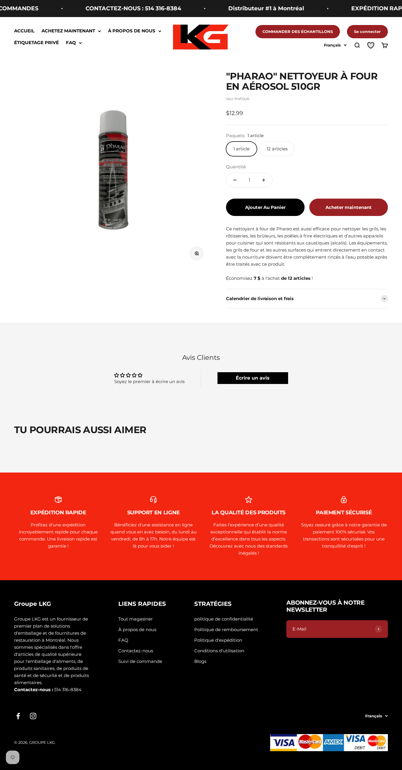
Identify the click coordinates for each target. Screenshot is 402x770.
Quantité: (236, 166)
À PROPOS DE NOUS (131, 31)
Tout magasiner (135, 619)
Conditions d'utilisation (219, 650)
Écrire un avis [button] (253, 378)
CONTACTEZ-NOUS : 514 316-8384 (121, 8)
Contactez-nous (135, 650)
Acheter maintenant (348, 207)
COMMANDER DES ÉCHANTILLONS (298, 31)
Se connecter (367, 31)
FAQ (71, 43)
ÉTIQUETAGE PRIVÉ (36, 43)
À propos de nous (137, 629)
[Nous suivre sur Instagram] (33, 716)
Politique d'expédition (218, 640)
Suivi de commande (140, 661)
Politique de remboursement (226, 629)
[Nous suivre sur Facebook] (18, 716)
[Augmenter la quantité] (263, 180)
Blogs (200, 661)
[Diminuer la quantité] (234, 180)
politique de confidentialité (223, 619)
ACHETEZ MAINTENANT (68, 31)
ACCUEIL (24, 31)
